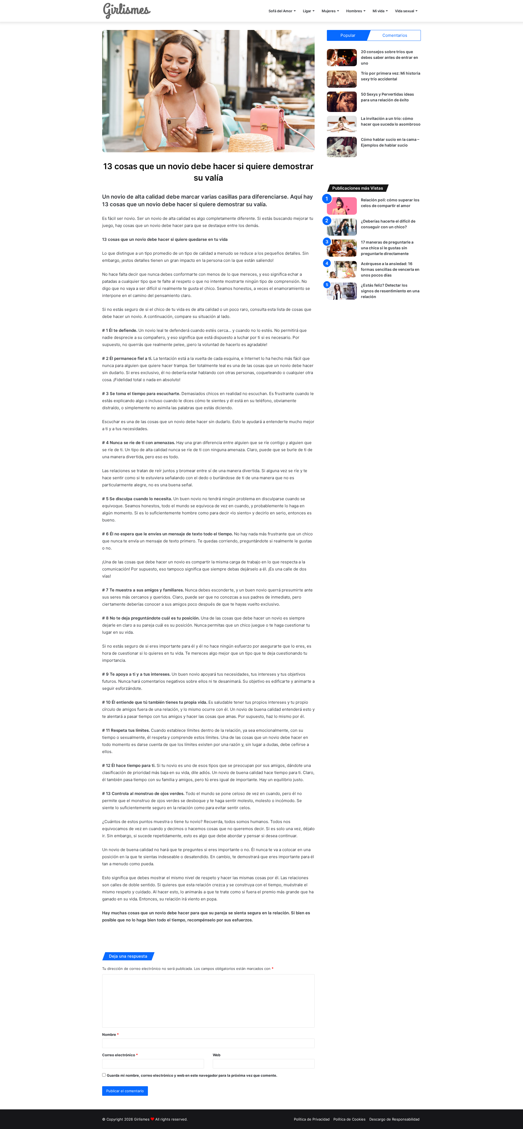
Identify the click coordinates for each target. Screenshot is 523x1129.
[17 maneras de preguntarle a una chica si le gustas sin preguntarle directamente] (342, 248)
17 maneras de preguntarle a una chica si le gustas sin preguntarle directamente (387, 248)
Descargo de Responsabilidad (394, 1119)
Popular (347, 35)
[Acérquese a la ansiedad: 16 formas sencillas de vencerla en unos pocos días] (342, 269)
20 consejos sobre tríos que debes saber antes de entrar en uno (389, 57)
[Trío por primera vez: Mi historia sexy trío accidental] (342, 79)
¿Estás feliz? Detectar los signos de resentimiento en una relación (390, 291)
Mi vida (378, 11)
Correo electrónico (120, 1055)
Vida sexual (404, 11)
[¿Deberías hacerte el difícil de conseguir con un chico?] (342, 227)
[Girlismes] (126, 10)
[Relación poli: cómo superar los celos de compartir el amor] (342, 205)
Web (216, 1055)
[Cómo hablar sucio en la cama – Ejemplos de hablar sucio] (342, 147)
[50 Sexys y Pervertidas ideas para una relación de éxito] (342, 102)
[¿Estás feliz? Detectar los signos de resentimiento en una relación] (342, 291)
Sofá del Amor (280, 11)
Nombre (110, 1034)
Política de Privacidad (312, 1119)
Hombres (354, 11)
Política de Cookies (349, 1119)
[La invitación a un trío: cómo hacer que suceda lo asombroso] (342, 124)
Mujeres (329, 11)
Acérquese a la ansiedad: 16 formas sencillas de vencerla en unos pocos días (390, 269)
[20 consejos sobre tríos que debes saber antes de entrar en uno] (342, 57)
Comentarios (394, 35)
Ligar (307, 11)
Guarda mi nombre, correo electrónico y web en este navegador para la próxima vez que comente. (192, 1075)
